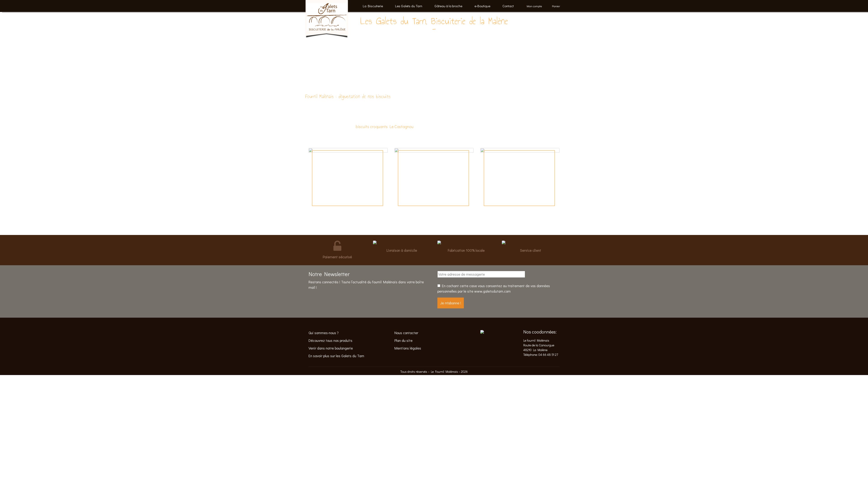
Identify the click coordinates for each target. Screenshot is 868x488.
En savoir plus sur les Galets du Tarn (336, 355)
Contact (508, 6)
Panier (556, 6)
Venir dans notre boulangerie (331, 348)
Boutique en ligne (348, 174)
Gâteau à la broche (448, 6)
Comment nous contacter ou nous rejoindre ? (434, 178)
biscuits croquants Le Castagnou (384, 126)
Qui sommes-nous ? (324, 332)
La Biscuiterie (373, 6)
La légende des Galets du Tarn (520, 178)
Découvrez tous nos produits (330, 340)
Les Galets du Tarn (408, 6)
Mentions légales (407, 348)
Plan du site (403, 340)
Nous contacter (406, 332)
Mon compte (534, 6)
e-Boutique (482, 6)
